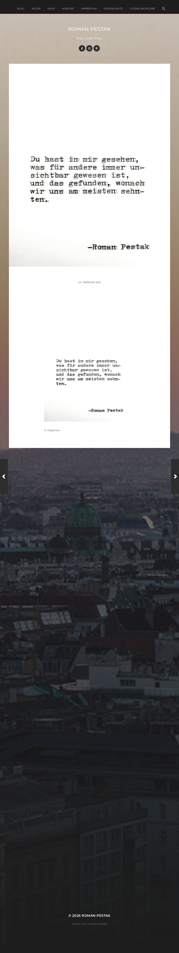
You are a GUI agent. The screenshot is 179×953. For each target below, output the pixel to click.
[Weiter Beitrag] (175, 476)
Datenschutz (113, 8)
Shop (51, 8)
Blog (21, 8)
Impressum (89, 8)
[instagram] (89, 48)
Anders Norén (97, 924)
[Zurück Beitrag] (4, 476)
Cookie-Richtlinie (142, 8)
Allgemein (53, 430)
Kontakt (68, 8)
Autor (36, 8)
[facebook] (82, 48)
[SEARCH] (163, 8)
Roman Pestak (89, 29)
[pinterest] (97, 48)
